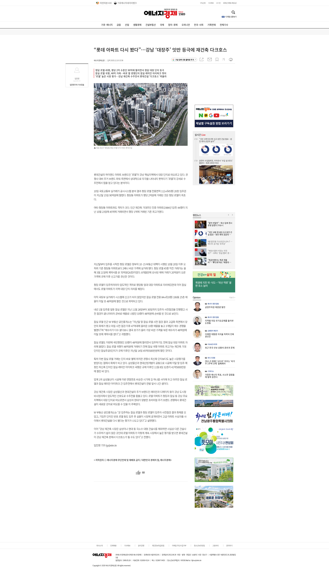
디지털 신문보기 (230, 16)
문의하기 (229, 545)
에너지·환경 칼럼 (213, 304)
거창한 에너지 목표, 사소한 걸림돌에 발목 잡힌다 (220, 375)
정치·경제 (172, 25)
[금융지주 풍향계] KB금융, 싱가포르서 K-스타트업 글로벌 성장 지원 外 (215, 174)
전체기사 (224, 25)
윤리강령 (141, 545)
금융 (119, 25)
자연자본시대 (105, 3)
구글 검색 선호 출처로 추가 (184, 59)
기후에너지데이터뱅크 (127, 3)
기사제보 (211, 3)
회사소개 (99, 545)
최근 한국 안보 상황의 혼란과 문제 (220, 347)
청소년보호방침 (199, 545)
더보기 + (232, 297)
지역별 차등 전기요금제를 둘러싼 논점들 (219, 321)
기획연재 (211, 25)
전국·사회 (198, 25)
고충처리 (215, 545)
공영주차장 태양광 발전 (215, 307)
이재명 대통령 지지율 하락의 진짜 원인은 (219, 335)
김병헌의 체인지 (213, 331)
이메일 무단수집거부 (179, 545)
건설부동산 (150, 25)
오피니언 (186, 25)
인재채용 (113, 545)
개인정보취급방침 (158, 545)
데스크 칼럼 (211, 358)
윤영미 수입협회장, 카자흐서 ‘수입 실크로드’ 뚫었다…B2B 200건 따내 (216, 140)
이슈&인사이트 (212, 344)
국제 (162, 25)
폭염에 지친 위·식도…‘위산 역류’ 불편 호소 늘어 (213, 284)
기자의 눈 (211, 371)
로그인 (218, 3)
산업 (127, 25)
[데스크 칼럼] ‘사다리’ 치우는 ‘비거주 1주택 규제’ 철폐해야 (220, 362)
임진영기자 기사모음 (77, 84)
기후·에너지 (107, 25)
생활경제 (137, 25)
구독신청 (202, 3)
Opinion (196, 297)
